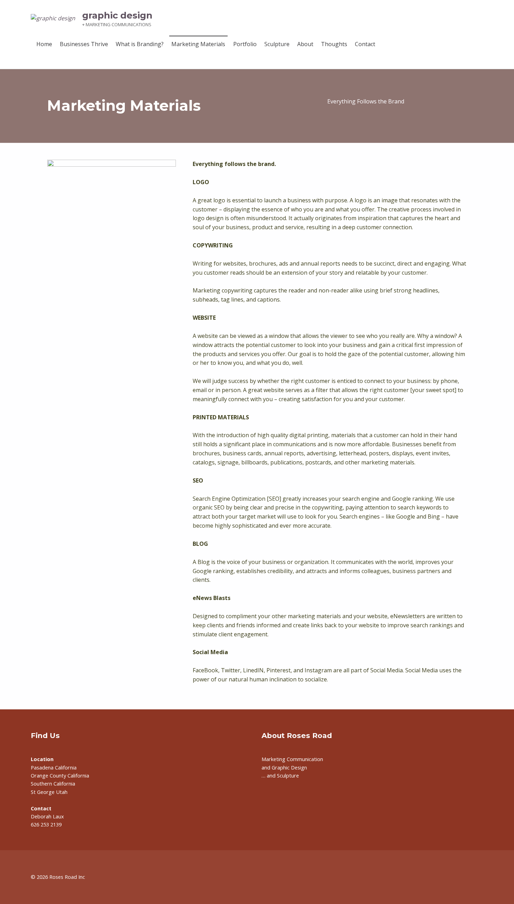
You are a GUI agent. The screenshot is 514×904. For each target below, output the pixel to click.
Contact (365, 44)
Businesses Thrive (84, 44)
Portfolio (245, 44)
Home (44, 44)
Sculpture (277, 44)
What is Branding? (140, 44)
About (305, 44)
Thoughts (334, 44)
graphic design (117, 15)
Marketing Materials (198, 44)
